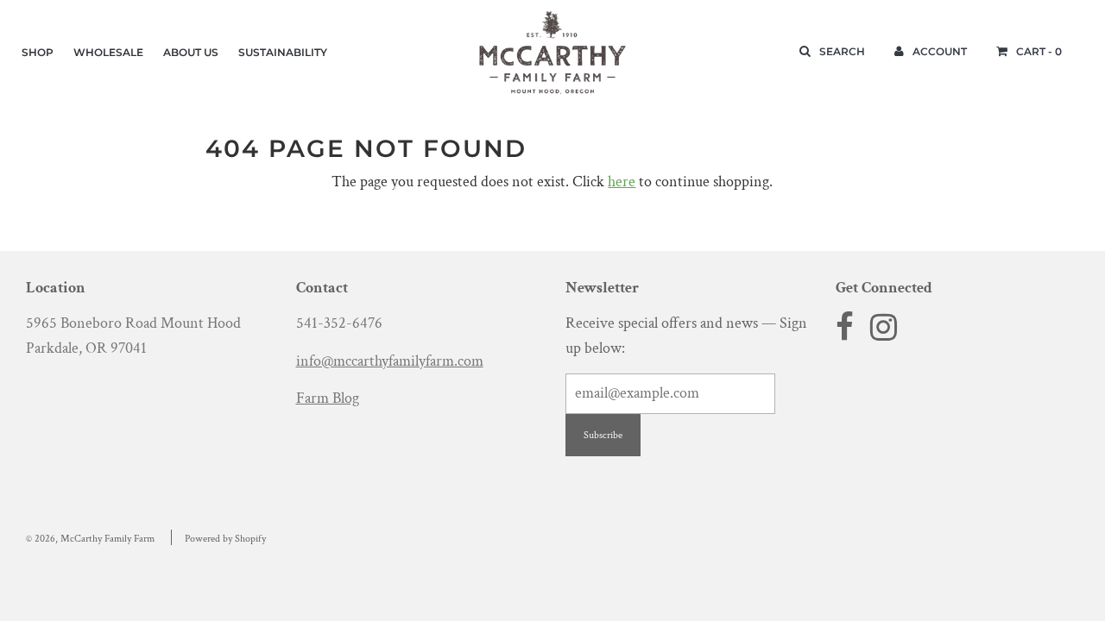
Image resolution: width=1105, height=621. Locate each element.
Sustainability (282, 52)
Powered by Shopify (225, 538)
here (621, 181)
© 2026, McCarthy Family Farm (90, 538)
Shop (38, 52)
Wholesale (108, 52)
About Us (190, 52)
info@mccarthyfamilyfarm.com (389, 361)
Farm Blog (327, 398)
